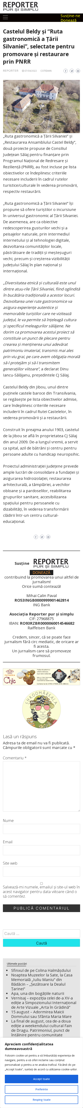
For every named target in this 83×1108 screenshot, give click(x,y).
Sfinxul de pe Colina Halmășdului (41, 970)
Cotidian (46, 70)
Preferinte (41, 1089)
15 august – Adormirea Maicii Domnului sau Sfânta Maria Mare (41, 1014)
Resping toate (42, 1099)
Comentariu (15, 758)
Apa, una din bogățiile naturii (37, 993)
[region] (41, 1073)
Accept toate (41, 1079)
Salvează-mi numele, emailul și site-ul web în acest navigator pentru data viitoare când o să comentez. (41, 892)
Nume (8, 820)
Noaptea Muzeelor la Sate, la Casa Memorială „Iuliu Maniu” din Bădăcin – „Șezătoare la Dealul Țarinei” (41, 981)
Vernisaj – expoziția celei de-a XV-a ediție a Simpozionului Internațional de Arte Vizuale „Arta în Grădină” (43, 1002)
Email (8, 842)
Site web (10, 863)
